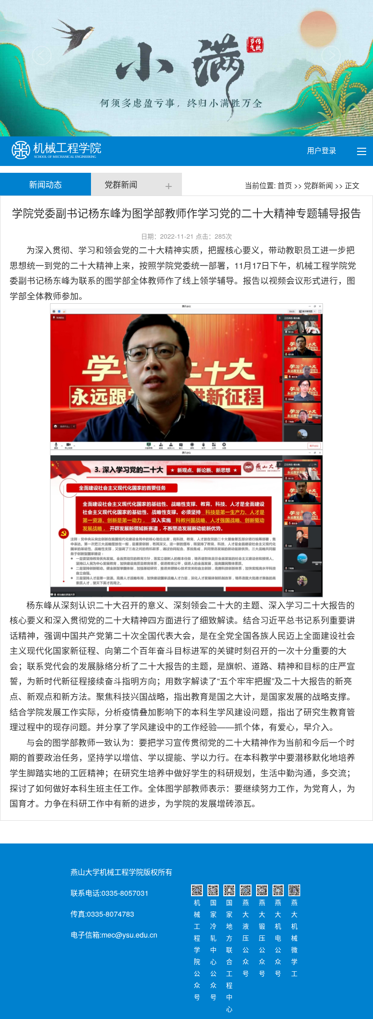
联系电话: (86, 893)
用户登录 (322, 150)
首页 (284, 185)
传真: (79, 914)
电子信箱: (86, 934)
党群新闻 (318, 185)
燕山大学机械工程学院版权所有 (121, 872)
